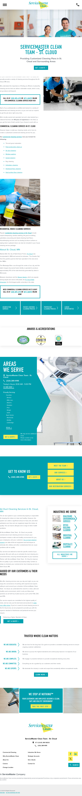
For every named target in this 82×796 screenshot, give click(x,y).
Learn (40, 674)
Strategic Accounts (34, 756)
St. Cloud (30, 254)
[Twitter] (70, 759)
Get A (40, 68)
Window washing (11, 154)
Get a (10, 437)
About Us (6, 760)
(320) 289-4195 (16, 98)
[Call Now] (77, 4)
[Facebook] (70, 754)
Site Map (2, 792)
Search (75, 765)
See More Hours (7, 387)
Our (60, 472)
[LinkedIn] (75, 754)
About (60, 479)
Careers (5, 763)
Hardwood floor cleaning (13, 169)
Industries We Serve (34, 752)
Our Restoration (60, 486)
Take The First (40, 706)
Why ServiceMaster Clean (11, 756)
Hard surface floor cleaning (14, 172)
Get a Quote (32, 760)
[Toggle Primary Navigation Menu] (5, 5)
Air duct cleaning (11, 150)
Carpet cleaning (10, 158)
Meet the (60, 466)
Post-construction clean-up (14, 147)
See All (8, 427)
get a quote (28, 98)
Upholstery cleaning (12, 165)
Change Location (8, 767)
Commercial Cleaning (9, 752)
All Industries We (64, 555)
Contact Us (31, 763)
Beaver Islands (22, 277)
